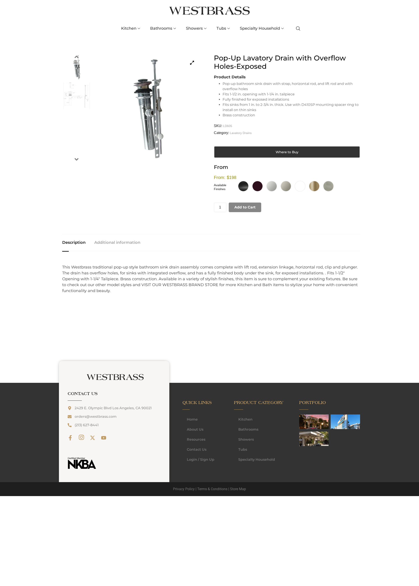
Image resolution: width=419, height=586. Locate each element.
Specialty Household (260, 28)
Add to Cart (245, 207)
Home (192, 419)
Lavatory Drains (241, 133)
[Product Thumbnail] (192, 62)
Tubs (221, 28)
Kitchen (128, 28)
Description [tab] (74, 242)
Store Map (238, 489)
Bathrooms (161, 28)
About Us (195, 429)
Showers (194, 28)
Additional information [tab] (117, 242)
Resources (196, 439)
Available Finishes (220, 187)
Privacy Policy (184, 489)
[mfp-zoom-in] (303, 421)
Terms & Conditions (212, 489)
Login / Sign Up (200, 459)
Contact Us (196, 449)
